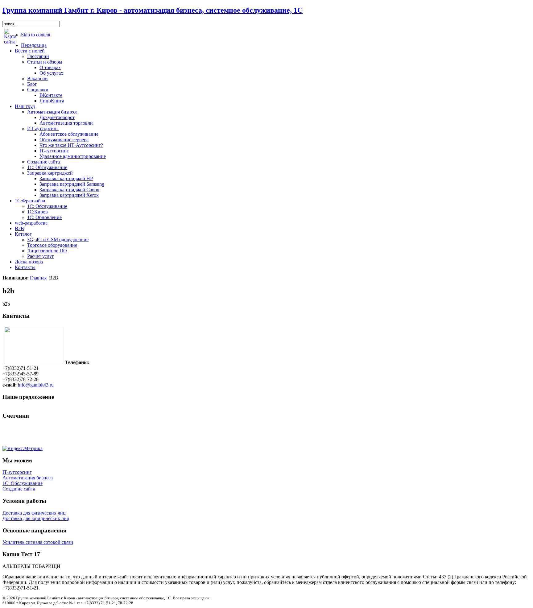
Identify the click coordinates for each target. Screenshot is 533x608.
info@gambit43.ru (36, 384)
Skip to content (35, 34)
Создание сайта (18, 488)
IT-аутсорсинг (17, 472)
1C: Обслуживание (22, 483)
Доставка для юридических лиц (35, 518)
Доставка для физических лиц (34, 512)
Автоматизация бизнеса (27, 477)
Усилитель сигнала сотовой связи (37, 542)
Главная (38, 277)
